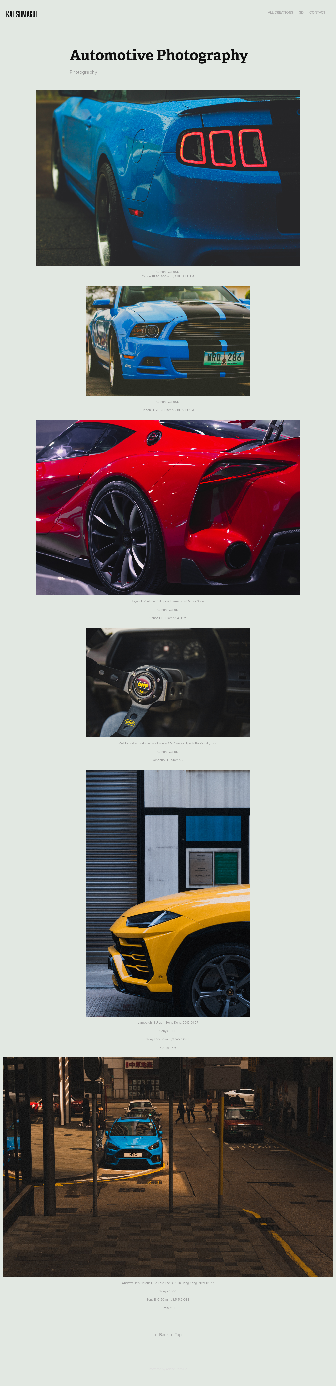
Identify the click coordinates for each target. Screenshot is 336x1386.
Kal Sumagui (21, 14)
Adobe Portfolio (176, 1369)
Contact (317, 12)
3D (301, 12)
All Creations (280, 12)
